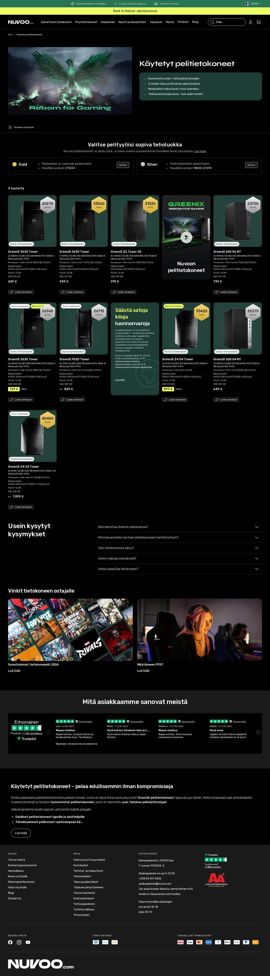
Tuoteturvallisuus (83, 909)
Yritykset (183, 22)
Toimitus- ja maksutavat (88, 870)
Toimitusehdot (82, 876)
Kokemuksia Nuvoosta (21, 881)
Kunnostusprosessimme (22, 865)
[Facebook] (10, 942)
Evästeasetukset (83, 898)
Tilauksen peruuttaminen (88, 887)
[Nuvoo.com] (21, 22)
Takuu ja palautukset (85, 881)
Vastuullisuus (16, 870)
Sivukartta (14, 898)
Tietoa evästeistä (84, 893)
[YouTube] (28, 942)
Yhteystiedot (81, 915)
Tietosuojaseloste (84, 904)
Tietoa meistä (16, 859)
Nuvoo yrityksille (18, 876)
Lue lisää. (200, 151)
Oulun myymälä (17, 887)
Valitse (123, 165)
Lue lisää (120, 379)
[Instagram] (19, 942)
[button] (256, 3)
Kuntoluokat (80, 865)
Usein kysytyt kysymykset (89, 859)
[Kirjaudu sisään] (250, 22)
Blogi (195, 22)
